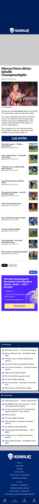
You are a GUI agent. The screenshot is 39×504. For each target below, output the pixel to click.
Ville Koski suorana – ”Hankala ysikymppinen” (21, 350)
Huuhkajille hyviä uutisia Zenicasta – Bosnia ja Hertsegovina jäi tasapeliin (20, 405)
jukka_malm (4, 147)
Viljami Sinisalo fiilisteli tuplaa (11, 203)
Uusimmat (7, 344)
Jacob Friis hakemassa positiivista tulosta (19, 364)
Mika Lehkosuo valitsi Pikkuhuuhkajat (14, 252)
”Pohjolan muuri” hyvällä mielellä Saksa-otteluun (19, 360)
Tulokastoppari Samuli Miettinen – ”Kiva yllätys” (19, 431)
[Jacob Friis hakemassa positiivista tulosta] (33, 184)
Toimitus (3, 79)
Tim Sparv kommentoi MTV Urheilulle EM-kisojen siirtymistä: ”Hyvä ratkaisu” (20, 410)
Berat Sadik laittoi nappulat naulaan (13, 218)
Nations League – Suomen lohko (19, 491)
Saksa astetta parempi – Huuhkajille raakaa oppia (20, 354)
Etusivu (19, 463)
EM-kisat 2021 (19, 472)
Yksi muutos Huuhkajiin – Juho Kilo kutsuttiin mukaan (13, 193)
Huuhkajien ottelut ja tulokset (19, 488)
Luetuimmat (8, 395)
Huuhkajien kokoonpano (19, 478)
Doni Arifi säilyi (10, 415)
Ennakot (19, 482)
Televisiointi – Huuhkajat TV (19, 485)
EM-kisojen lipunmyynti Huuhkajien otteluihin (19, 494)
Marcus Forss (13, 265)
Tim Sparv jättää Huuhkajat (10, 229)
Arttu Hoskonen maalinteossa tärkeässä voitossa (19, 422)
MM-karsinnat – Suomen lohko (19, 475)
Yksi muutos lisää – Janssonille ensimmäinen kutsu (11, 241)
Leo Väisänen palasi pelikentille (16, 427)
